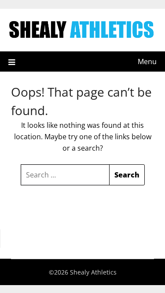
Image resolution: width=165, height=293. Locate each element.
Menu (147, 61)
